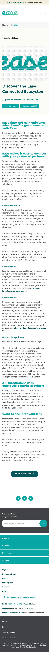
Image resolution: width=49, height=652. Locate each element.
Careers (5, 587)
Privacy (5, 627)
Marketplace (7, 583)
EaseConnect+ (11, 106)
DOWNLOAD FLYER (24, 474)
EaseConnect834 (30, 106)
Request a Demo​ (9, 574)
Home (5, 25)
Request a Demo (15, 604)
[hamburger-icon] (43, 13)
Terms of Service (9, 638)
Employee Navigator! (34, 2)
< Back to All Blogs (10, 38)
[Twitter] (24, 498)
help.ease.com (15, 608)
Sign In (5, 570)
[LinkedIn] (30, 498)
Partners (6, 546)
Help (4, 591)
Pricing (5, 578)
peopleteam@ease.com (34, 612)
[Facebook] (18, 498)
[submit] (43, 523)
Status (4, 622)
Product (5, 539)
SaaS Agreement (9, 632)
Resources (6, 553)
